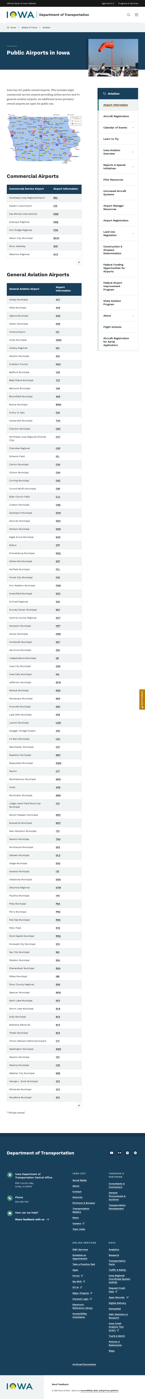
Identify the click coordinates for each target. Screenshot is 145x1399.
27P (58, 545)
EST (58, 561)
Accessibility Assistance (79, 1315)
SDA (58, 968)
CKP (58, 448)
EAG (58, 537)
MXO (58, 795)
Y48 (58, 388)
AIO (58, 356)
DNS (58, 529)
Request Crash (117, 1290)
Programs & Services (128, 3)
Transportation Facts (117, 1263)
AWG (58, 1049)
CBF (58, 488)
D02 (58, 863)
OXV (58, 706)
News (75, 1217)
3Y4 (58, 1097)
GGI (58, 601)
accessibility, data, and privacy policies (99, 1390)
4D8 (58, 787)
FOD (55, 230)
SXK (58, 984)
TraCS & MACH (117, 1336)
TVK (58, 420)
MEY (58, 755)
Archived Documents (84, 1364)
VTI (57, 1041)
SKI (57, 952)
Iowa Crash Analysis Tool (116, 1327)
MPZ (58, 815)
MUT (58, 823)
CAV (58, 464)
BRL (55, 197)
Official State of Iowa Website (21, 3)
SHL (58, 960)
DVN (58, 513)
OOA (58, 879)
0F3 (58, 1000)
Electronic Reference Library (82, 1306)
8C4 (58, 1024)
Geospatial (115, 1308)
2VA (58, 730)
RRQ (58, 936)
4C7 (58, 299)
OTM (58, 887)
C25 (58, 1065)
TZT (58, 380)
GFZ (58, 593)
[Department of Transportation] (21, 14)
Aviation (46, 27)
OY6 (58, 714)
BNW (58, 404)
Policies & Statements (115, 1343)
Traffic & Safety (117, 1270)
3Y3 (58, 1089)
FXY (58, 577)
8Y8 (58, 928)
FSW (58, 585)
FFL (58, 569)
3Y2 (58, 1081)
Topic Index (78, 1229)
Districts (77, 1197)
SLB (58, 1008)
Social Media (79, 1180)
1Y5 (57, 831)
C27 (58, 747)
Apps (75, 1270)
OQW (58, 763)
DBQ (55, 222)
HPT (58, 626)
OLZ (58, 855)
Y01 (58, 1057)
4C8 (58, 307)
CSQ (58, 504)
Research (114, 1255)
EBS (58, 1073)
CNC (58, 428)
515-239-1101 (21, 1201)
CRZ (58, 480)
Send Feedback (60, 1384)
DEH (58, 521)
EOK (58, 690)
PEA (58, 903)
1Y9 (58, 895)
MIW (58, 779)
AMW (59, 340)
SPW (58, 992)
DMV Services (80, 1249)
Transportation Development (117, 1207)
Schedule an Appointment (79, 1257)
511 (75, 1287)
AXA (58, 315)
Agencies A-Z (108, 3)
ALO (55, 254)
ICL (57, 456)
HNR (58, 634)
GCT (58, 617)
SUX (55, 246)
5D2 (58, 847)
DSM (55, 214)
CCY (58, 436)
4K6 (58, 396)
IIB (57, 658)
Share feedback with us (29, 1219)
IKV (58, 348)
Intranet (80, 1299)
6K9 (58, 698)
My (77, 1281)
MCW (56, 238)
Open (117, 1297)
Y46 (58, 372)
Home (13, 27)
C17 (58, 771)
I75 (57, 871)
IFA (57, 674)
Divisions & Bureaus (83, 1203)
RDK (58, 920)
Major (80, 1293)
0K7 (58, 642)
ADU (58, 364)
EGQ (58, 553)
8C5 (58, 1033)
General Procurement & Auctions (117, 1196)
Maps (112, 1350)
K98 (58, 323)
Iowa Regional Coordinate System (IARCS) (119, 1279)
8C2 (58, 1016)
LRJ (58, 739)
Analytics (114, 1249)
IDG (58, 650)
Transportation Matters (80, 1210)
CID (55, 205)
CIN (58, 412)
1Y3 (57, 803)
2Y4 (58, 944)
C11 (57, 332)
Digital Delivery (117, 1303)
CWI (58, 472)
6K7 (58, 609)
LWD (58, 722)
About (75, 1186)
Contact (76, 1191)
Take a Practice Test (83, 1264)
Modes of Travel (29, 27)
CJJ (58, 496)
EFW (58, 682)
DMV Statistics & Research (118, 1316)
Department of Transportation (64, 15)
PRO (58, 911)
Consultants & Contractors (117, 1185)
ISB (57, 976)
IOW (58, 666)
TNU (58, 839)
